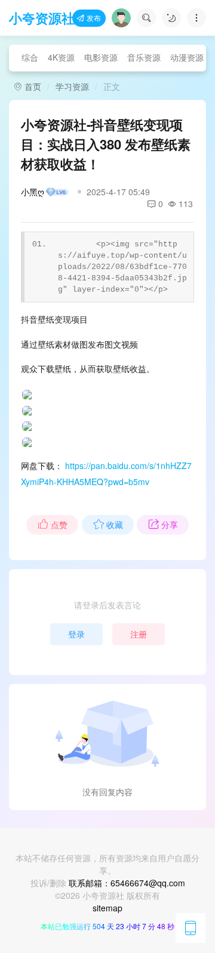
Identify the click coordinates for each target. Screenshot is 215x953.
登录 (76, 634)
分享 (169, 524)
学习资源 (72, 86)
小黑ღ (32, 192)
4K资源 (61, 57)
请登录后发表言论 (107, 605)
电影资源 (101, 57)
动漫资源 (187, 57)
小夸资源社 (42, 17)
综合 (30, 57)
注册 (138, 634)
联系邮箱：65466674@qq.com (127, 883)
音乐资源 (144, 57)
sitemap (107, 908)
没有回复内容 (107, 792)
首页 (31, 86)
